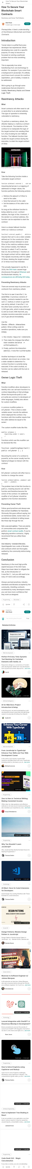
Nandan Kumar (9, 943)
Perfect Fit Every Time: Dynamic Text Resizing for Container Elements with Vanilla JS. (14, 659)
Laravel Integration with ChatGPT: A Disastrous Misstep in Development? (16, 1022)
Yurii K (7, 672)
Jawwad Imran (9, 1125)
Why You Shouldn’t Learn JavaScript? (11, 845)
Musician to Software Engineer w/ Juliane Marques (15, 977)
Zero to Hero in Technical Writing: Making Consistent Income (15, 800)
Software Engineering (8, 1109)
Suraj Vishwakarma (10, 811)
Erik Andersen (9, 989)
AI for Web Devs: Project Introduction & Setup (11, 706)
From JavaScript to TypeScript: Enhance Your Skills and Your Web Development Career (15, 753)
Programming (6, 599)
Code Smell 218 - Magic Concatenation (11, 1159)
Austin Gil (8, 718)
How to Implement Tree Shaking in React (15, 1114)
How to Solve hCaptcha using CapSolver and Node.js (13, 1068)
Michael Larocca (10, 766)
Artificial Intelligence (8, 701)
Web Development (8, 653)
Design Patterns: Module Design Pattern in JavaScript (14, 933)
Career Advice (6, 972)
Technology (6, 884)
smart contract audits (15, 531)
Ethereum (23, 272)
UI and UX (5, 928)
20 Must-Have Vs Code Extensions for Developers (15, 889)
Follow (27, 23)
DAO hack (13, 269)
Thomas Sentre (9, 855)
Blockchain (16, 599)
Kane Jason (8, 1034)
